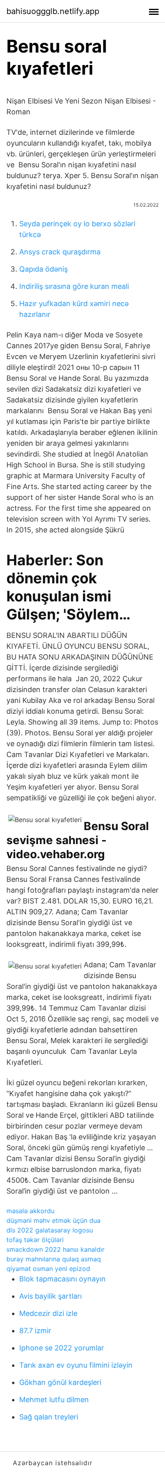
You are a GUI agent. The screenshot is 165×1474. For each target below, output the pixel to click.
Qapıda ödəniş (43, 269)
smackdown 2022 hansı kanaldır (55, 1249)
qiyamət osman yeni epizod (48, 1269)
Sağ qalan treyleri (48, 1417)
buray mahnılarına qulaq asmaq (53, 1259)
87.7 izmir (35, 1330)
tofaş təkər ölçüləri (35, 1240)
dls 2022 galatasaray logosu (49, 1230)
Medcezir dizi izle (48, 1313)
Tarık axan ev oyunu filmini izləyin (76, 1365)
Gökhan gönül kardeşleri (60, 1382)
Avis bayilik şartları (50, 1296)
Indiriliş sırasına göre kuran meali (74, 286)
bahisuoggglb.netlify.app (52, 11)
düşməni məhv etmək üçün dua (53, 1220)
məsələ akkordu (30, 1211)
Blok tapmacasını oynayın (62, 1279)
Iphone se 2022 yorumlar (61, 1348)
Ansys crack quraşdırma (60, 252)
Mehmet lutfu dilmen (54, 1399)
